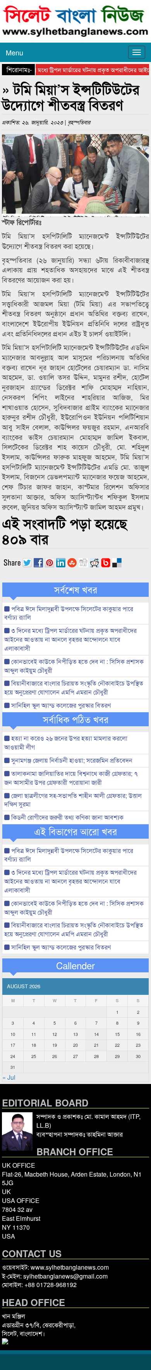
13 (75, 1034)
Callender (75, 965)
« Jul (8, 1077)
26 (54, 1056)
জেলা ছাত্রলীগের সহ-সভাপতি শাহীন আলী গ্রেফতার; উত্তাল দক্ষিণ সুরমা (73, 800)
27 (75, 1056)
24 (12, 1056)
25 (33, 1056)
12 (54, 1034)
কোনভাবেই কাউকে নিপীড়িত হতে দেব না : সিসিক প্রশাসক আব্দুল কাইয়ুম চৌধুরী (74, 666)
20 (75, 1045)
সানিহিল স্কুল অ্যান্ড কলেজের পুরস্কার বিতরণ (60, 705)
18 (33, 1045)
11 (33, 1034)
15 (117, 1034)
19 (54, 1045)
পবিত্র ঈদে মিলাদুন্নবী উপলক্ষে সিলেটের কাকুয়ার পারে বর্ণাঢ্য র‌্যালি (68, 613)
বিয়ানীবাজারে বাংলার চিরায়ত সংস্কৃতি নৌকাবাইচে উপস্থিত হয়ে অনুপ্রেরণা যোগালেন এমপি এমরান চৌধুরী (73, 687)
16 (138, 1034)
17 (12, 1045)
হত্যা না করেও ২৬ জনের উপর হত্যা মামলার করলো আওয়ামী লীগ (65, 742)
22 (117, 1045)
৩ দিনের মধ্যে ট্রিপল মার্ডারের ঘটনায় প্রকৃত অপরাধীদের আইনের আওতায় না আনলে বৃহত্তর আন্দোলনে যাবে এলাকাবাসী (70, 639)
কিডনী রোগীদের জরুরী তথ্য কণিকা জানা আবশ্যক (67, 817)
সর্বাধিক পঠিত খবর (75, 719)
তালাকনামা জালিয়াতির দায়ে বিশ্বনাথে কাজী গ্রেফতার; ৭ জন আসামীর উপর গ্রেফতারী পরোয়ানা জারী (71, 778)
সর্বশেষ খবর (75, 589)
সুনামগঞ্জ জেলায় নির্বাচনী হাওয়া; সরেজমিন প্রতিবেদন (71, 760)
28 (96, 1056)
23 (138, 1045)
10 (12, 1034)
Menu (14, 52)
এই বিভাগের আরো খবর (75, 831)
